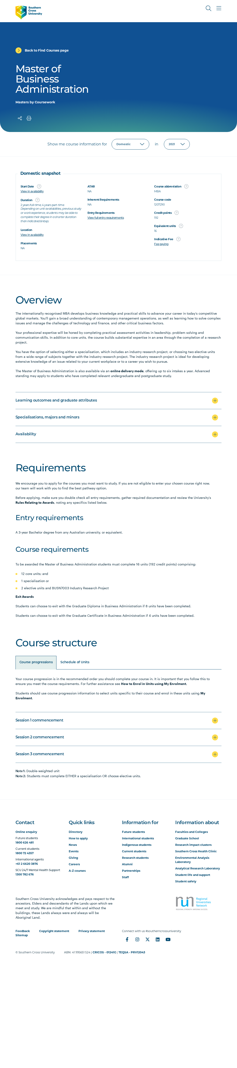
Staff (125, 877)
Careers (74, 864)
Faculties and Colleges (191, 832)
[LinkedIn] (158, 939)
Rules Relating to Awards (35, 502)
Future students (133, 832)
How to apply (78, 838)
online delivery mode (126, 371)
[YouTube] (168, 939)
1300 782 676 (25, 874)
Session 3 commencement (40, 754)
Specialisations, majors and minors (47, 417)
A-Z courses (77, 870)
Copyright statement (54, 931)
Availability (26, 434)
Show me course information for (77, 144)
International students (138, 838)
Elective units (29, 1051)
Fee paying (161, 244)
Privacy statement (91, 931)
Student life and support (192, 875)
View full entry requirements (105, 218)
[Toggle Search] (208, 8)
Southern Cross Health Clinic (196, 851)
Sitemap (22, 935)
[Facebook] (127, 939)
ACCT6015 (25, 807)
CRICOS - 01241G (104, 952)
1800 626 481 (25, 842)
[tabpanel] (119, 724)
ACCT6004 (26, 792)
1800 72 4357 (25, 853)
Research (25, 975)
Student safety (185, 881)
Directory (75, 832)
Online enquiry (26, 832)
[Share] (20, 118)
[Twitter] (147, 939)
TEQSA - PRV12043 (131, 952)
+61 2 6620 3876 (27, 863)
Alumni (127, 864)
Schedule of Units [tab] (74, 662)
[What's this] (39, 186)
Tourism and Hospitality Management (52, 1001)
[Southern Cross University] (29, 12)
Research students (135, 857)
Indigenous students (136, 845)
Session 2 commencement (40, 737)
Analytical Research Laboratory (197, 868)
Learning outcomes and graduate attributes (56, 400)
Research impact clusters (193, 845)
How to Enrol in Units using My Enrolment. (154, 684)
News (73, 845)
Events (73, 851)
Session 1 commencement (39, 720)
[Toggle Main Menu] (219, 8)
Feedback (23, 931)
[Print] (29, 118)
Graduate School (187, 838)
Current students (134, 851)
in (156, 144)
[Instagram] (137, 939)
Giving (73, 857)
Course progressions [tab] (36, 662)
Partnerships (131, 870)
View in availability (32, 191)
